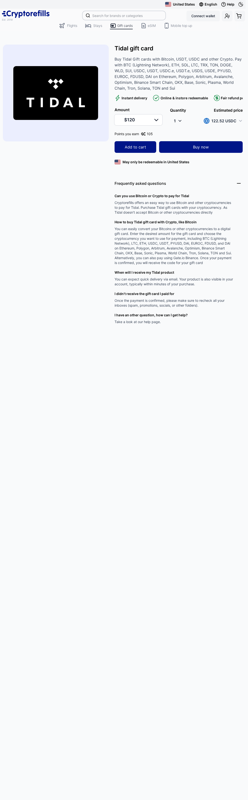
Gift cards (125, 25)
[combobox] (124, 15)
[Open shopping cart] (239, 16)
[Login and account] (227, 16)
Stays (97, 25)
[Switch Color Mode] (241, 4)
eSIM (152, 25)
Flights (72, 25)
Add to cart (135, 147)
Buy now (201, 147)
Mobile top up (181, 25)
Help (230, 4)
